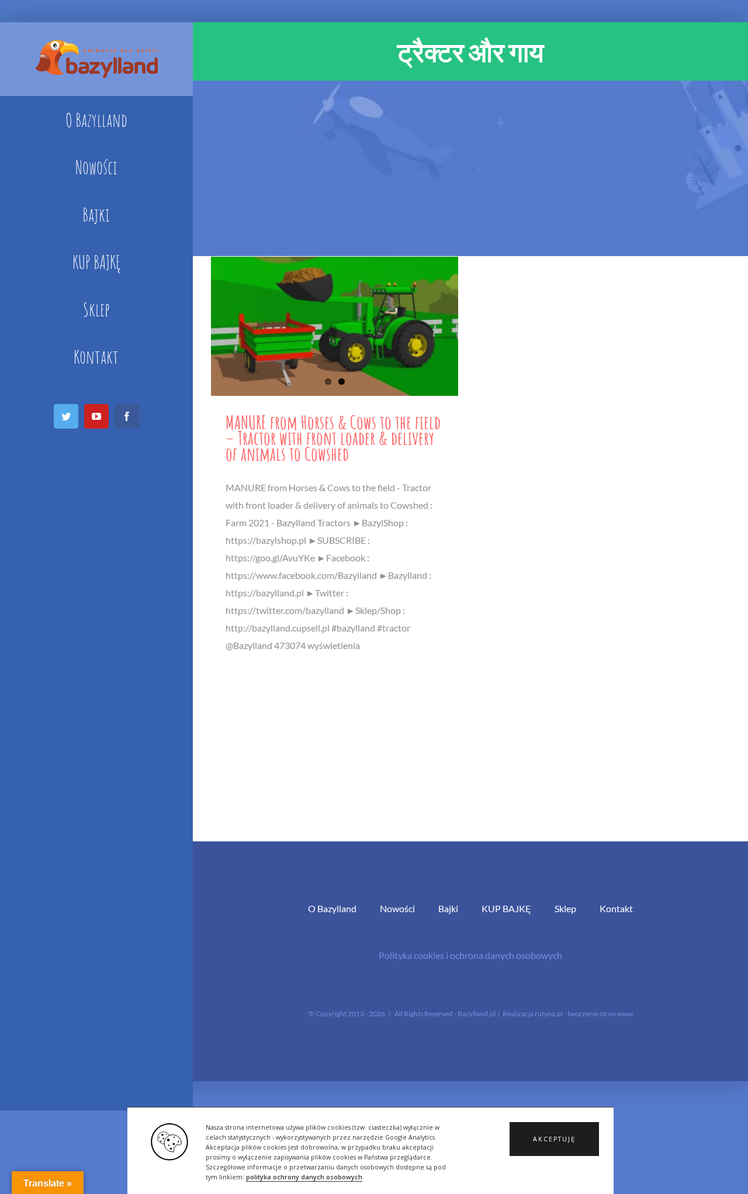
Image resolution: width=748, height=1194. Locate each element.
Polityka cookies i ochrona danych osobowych (470, 955)
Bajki (448, 908)
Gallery (334, 326)
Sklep (565, 908)
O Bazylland (332, 908)
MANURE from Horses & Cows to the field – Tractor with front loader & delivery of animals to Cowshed (333, 437)
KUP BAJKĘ (506, 908)
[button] (554, 1139)
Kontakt (616, 908)
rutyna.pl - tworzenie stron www (584, 1013)
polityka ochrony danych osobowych (304, 1177)
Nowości (397, 908)
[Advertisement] (470, 168)
